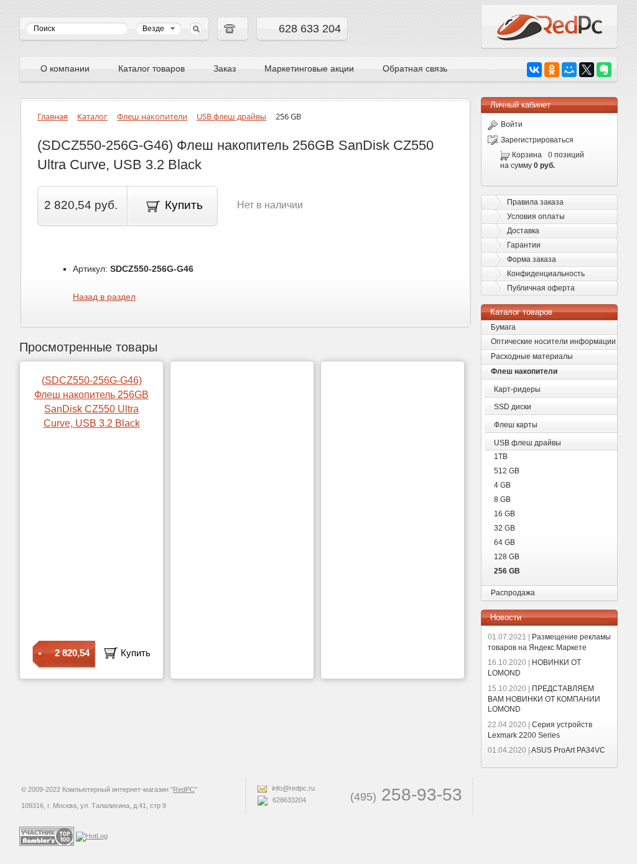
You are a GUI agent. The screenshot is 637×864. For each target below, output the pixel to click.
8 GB (502, 499)
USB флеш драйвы (527, 443)
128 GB (506, 556)
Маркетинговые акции (309, 68)
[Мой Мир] (569, 69)
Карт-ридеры (517, 389)
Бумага (503, 327)
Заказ (224, 68)
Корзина (527, 155)
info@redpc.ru (292, 788)
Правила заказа (535, 202)
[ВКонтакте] (534, 69)
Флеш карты (515, 424)
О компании (65, 68)
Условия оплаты (536, 216)
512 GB (506, 471)
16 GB (504, 513)
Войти (512, 124)
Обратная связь (415, 68)
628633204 (288, 800)
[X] (586, 69)
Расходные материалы (532, 356)
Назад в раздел (104, 297)
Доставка (523, 230)
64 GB (504, 542)
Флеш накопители (524, 371)
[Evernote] (604, 69)
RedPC (184, 789)
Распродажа (513, 592)
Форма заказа (531, 259)
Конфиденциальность (546, 273)
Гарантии (524, 245)
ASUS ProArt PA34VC (546, 750)
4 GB (502, 485)
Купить (136, 653)
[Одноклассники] (551, 69)
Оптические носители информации (553, 341)
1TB (501, 456)
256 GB (507, 571)
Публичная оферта (541, 288)
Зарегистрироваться (537, 140)
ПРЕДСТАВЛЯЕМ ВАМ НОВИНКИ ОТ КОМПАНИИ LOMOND (544, 699)
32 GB (504, 528)
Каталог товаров (151, 68)
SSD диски (512, 406)
